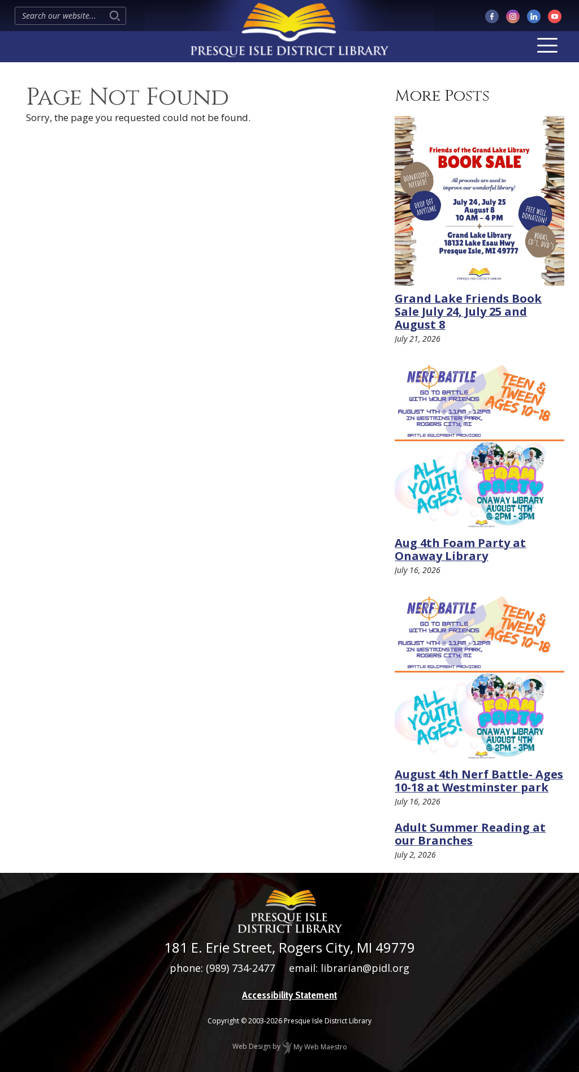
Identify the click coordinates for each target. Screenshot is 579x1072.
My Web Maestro (319, 1047)
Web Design (251, 1047)
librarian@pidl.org (365, 968)
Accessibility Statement (289, 995)
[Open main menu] (547, 45)
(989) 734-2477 (240, 968)
